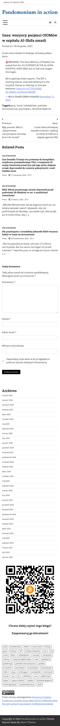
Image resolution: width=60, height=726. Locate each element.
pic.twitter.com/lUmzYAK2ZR (20, 91)
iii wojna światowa (32, 651)
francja (47, 646)
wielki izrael (45, 676)
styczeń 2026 (7, 400)
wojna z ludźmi (18, 680)
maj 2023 (5, 538)
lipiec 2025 (6, 414)
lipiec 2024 (6, 471)
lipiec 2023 (6, 528)
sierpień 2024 (7, 466)
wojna (5, 680)
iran (45, 651)
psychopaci (25, 108)
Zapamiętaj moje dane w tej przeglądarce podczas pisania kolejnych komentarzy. (28, 361)
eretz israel (36, 646)
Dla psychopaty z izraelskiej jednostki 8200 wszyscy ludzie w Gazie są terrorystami (30, 233)
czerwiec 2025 (7, 419)
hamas (13, 651)
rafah (5, 672)
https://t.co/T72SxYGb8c (29, 88)
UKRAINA (27, 676)
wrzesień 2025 (8, 405)
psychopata (33, 667)
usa (35, 676)
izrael (19, 105)
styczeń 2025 (7, 443)
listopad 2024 (7, 452)
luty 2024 (6, 495)
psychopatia (46, 667)
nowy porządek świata (22, 659)
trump (6, 676)
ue (13, 676)
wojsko (30, 680)
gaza (12, 105)
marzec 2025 (7, 433)
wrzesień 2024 (8, 462)
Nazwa (6, 318)
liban (13, 655)
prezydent (7, 667)
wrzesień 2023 (8, 519)
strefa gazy (23, 672)
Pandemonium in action (30, 12)
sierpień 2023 (7, 523)
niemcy (6, 659)
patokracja (7, 663)
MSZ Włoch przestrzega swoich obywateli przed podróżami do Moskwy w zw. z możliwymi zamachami (27, 192)
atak (5, 646)
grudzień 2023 (8, 505)
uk (19, 676)
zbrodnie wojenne (41, 108)
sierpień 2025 (7, 409)
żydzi (40, 684)
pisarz (4, 175)
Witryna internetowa (13, 345)
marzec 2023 (7, 547)
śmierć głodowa (9, 684)
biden (26, 646)
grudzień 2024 (8, 447)
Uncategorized (9, 156)
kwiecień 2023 (8, 543)
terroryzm (48, 672)
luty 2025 (6, 438)
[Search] (55, 22)
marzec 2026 (7, 395)
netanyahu (47, 655)
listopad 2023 (7, 509)
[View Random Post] (50, 22)
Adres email (9, 332)
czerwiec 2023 (7, 533)
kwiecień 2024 (8, 486)
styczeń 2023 (7, 557)
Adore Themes (28, 722)
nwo (36, 659)
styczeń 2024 (7, 500)
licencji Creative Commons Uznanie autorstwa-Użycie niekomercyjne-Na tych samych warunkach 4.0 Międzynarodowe (30, 700)
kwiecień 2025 (8, 428)
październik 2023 (9, 514)
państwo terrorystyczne (25, 663)
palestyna (46, 659)
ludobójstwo (30, 105)
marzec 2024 (7, 490)
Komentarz (9, 282)
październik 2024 (9, 457)
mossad (36, 655)
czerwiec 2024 (7, 476)
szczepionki (35, 672)
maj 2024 (5, 481)
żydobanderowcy (27, 684)
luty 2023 (6, 552)
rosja (13, 672)
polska (41, 663)
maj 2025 (5, 424)
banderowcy (15, 646)
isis (51, 651)
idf (21, 651)
